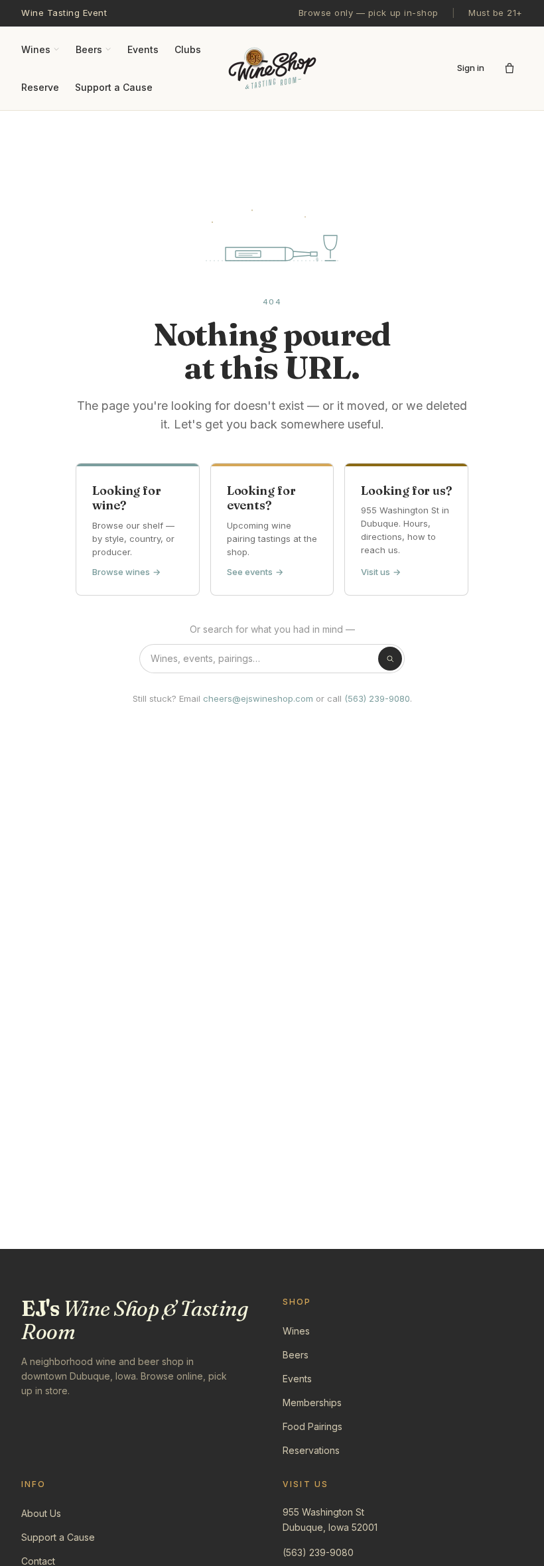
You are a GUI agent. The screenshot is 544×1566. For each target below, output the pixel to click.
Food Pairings (312, 1426)
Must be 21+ (495, 12)
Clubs (187, 49)
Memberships (312, 1402)
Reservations (311, 1450)
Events (143, 49)
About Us (41, 1513)
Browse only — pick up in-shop (369, 12)
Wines (35, 49)
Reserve (40, 87)
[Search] (390, 659)
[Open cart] (509, 68)
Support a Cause (114, 87)
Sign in (470, 67)
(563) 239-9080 (377, 698)
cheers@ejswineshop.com (258, 698)
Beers (89, 49)
